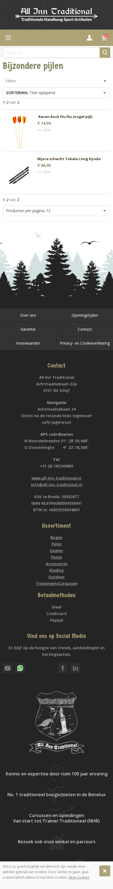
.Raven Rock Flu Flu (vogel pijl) (64, 116)
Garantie (28, 329)
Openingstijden (85, 315)
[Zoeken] (105, 52)
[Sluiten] (104, 870)
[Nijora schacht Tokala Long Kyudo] (19, 174)
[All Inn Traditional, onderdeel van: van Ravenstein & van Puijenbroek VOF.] (56, 15)
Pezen (56, 557)
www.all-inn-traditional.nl (56, 478)
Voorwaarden (28, 343)
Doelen (56, 550)
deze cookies (79, 877)
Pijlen (57, 544)
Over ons (28, 315)
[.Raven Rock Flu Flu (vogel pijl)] (19, 132)
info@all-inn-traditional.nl (56, 484)
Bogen (56, 537)
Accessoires (56, 563)
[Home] (8, 37)
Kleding (56, 570)
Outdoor (56, 576)
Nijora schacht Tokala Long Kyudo (69, 158)
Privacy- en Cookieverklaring (85, 343)
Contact (85, 329)
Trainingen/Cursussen (57, 583)
